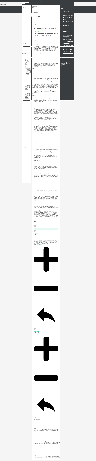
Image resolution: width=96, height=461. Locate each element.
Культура (27, 115)
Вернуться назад (36, 224)
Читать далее (47, 424)
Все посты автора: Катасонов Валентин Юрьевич (40, 223)
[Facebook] (36, 31)
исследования (50, 143)
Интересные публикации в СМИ (40, 455)
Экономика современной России (39, 428)
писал (35, 177)
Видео (62, 8)
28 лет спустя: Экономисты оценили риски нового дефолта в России (27, 50)
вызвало (50, 179)
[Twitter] (39, 31)
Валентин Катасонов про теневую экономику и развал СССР (68, 41)
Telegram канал (24, 0)
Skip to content (23, 54)
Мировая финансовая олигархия (67, 47)
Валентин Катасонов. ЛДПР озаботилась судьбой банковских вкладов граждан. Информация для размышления (26, 136)
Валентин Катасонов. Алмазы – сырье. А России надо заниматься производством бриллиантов (27, 108)
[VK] (34, 31)
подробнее (35, 114)
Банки (27, 125)
